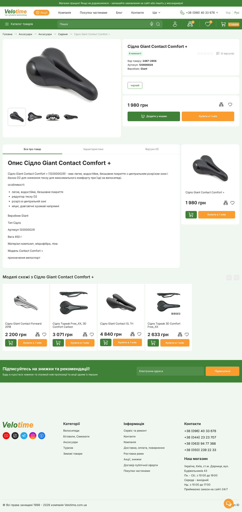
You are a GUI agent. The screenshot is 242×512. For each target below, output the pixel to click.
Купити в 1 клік (208, 116)
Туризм (68, 447)
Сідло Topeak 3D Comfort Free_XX (164, 325)
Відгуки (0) (152, 149)
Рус (236, 12)
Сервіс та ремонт (135, 430)
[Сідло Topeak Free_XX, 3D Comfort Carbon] (73, 303)
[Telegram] (23, 435)
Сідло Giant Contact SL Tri (116, 323)
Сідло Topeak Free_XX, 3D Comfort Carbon (69, 325)
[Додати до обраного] (230, 105)
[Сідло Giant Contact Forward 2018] (26, 303)
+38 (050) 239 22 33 (200, 450)
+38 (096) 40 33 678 (200, 12)
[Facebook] (41, 435)
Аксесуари (70, 442)
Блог (119, 12)
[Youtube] (6, 435)
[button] (229, 277)
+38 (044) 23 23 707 (200, 437)
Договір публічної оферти (141, 465)
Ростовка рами (134, 453)
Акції (43, 12)
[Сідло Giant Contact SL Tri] (121, 303)
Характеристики (93, 149)
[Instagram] (32, 435)
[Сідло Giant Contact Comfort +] (210, 168)
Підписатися (222, 371)
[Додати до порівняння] (221, 105)
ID (238, 505)
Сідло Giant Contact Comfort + (204, 192)
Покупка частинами (93, 12)
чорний (135, 85)
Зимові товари (72, 453)
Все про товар (32, 149)
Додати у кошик (156, 116)
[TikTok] (15, 435)
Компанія (64, 12)
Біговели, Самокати (76, 436)
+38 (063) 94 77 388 (200, 443)
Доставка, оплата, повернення (144, 447)
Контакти (137, 12)
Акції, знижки (132, 459)
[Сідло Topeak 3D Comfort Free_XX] (168, 303)
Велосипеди (71, 430)
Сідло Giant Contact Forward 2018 (23, 325)
